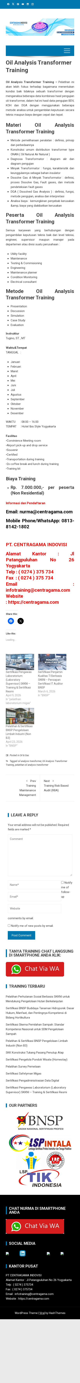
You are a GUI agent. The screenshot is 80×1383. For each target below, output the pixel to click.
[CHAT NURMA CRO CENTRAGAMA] (35, 969)
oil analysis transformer (29, 761)
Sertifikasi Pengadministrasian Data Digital (32, 1080)
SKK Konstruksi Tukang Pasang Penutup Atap (35, 1052)
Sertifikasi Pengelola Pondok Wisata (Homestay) (36, 1059)
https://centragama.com (33, 602)
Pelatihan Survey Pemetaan (23, 1066)
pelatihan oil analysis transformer (31, 765)
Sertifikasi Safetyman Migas (23, 1073)
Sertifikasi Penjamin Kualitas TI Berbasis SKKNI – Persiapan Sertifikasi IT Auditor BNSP (50, 679)
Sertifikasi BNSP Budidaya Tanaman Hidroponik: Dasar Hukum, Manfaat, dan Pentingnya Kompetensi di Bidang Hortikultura (40, 1012)
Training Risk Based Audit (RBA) (56, 785)
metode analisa (16, 110)
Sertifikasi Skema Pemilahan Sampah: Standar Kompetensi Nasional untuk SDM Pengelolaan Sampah (35, 1029)
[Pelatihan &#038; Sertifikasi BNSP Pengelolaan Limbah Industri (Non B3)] (20, 716)
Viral (42, 1313)
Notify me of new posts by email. (32, 926)
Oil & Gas (24, 755)
